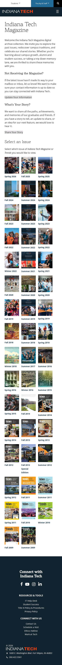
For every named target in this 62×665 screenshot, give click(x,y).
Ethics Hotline (31, 630)
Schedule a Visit (31, 627)
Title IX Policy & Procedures (31, 607)
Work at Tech (31, 634)
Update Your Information (18, 97)
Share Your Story (14, 132)
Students (15, 3)
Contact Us (31, 623)
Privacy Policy (31, 611)
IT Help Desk (31, 600)
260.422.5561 (15, 657)
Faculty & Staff (42, 3)
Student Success (31, 604)
